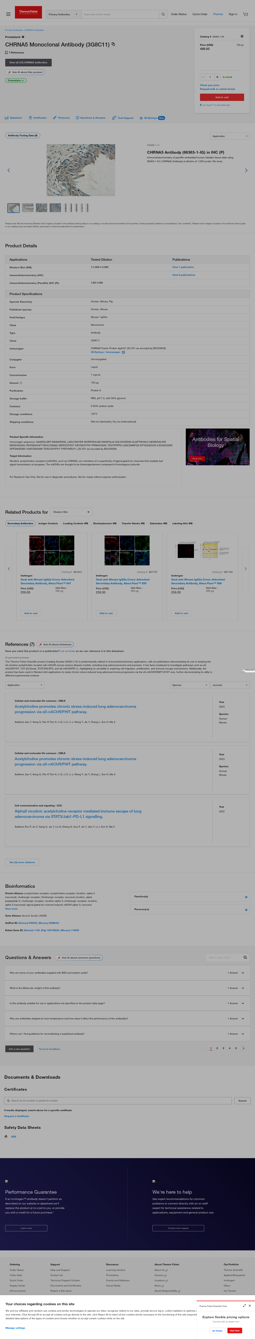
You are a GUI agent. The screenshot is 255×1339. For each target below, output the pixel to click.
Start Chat (234, 1330)
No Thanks (217, 1330)
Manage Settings (15, 1327)
